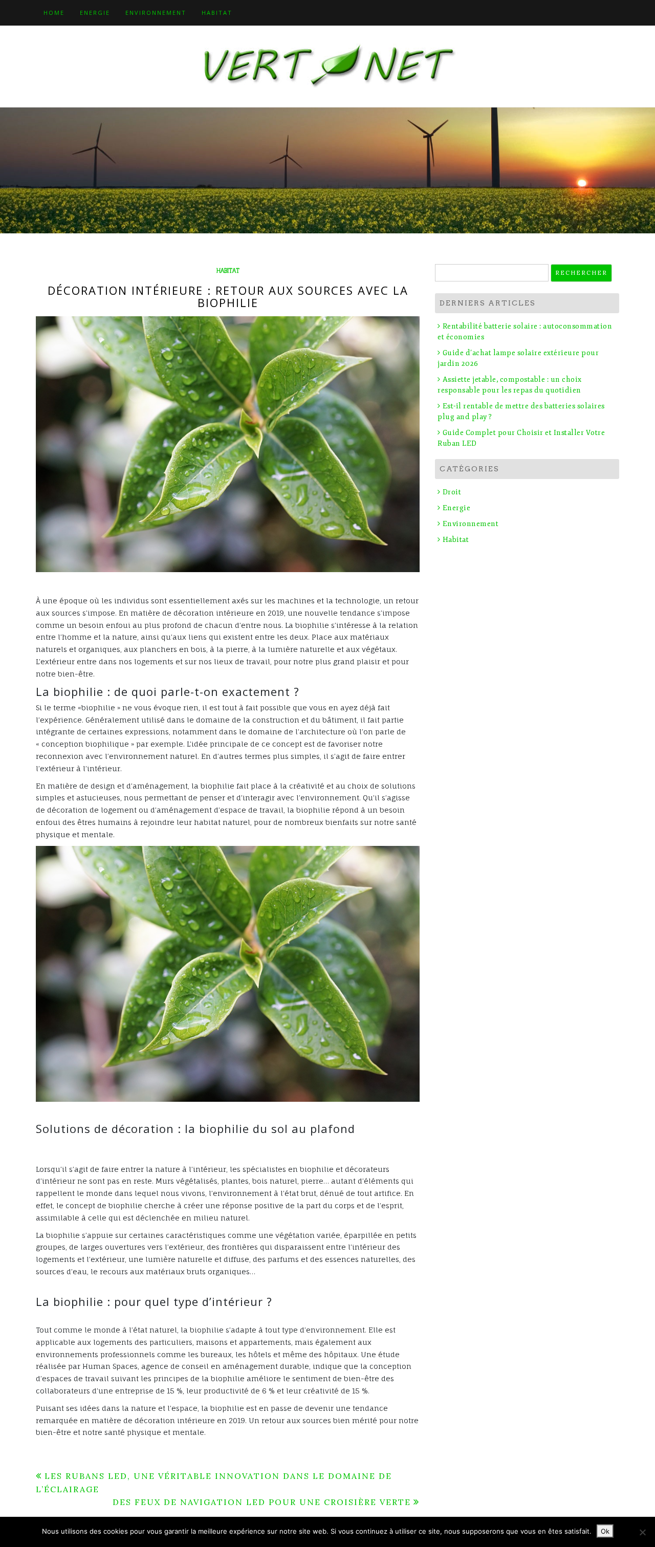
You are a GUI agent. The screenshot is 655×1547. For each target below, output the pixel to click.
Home (53, 12)
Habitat (217, 12)
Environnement (155, 12)
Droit (452, 492)
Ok (605, 1531)
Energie (95, 12)
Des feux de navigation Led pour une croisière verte (262, 1502)
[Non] (642, 1532)
